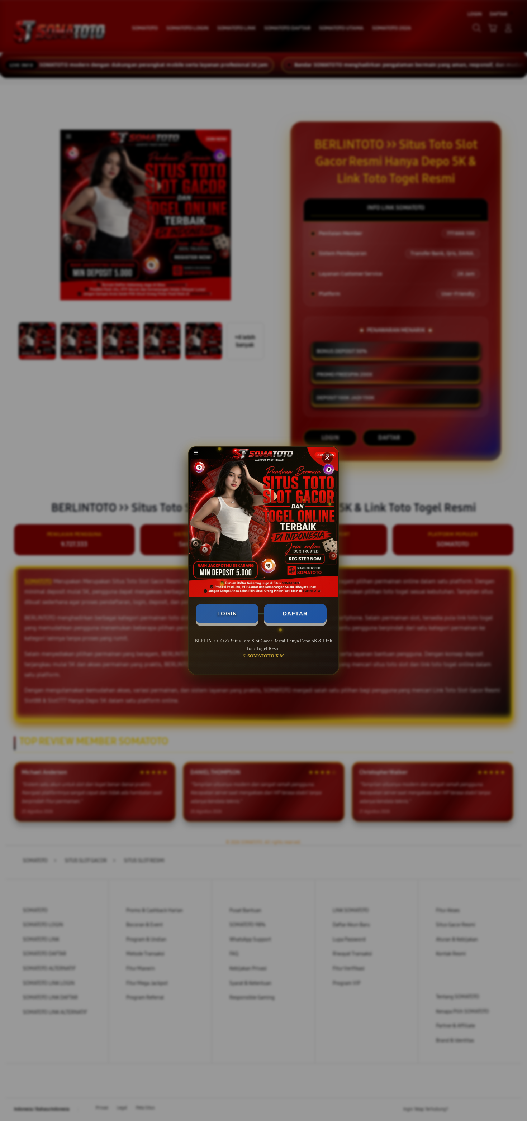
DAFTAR (295, 613)
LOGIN (227, 613)
